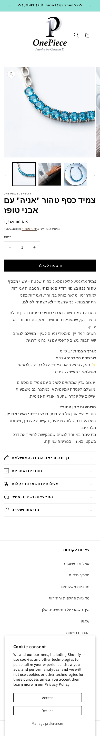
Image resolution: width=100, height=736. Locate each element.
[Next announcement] (90, 5)
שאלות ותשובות (77, 563)
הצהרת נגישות (78, 632)
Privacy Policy (57, 684)
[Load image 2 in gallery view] (49, 174)
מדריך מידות (79, 575)
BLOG (85, 621)
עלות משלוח (29, 228)
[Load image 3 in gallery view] (75, 174)
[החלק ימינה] (94, 175)
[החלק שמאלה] (5, 175)
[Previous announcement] (9, 5)
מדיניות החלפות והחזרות (69, 598)
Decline (47, 710)
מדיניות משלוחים (75, 586)
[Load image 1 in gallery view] (24, 174)
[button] (10, 35)
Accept (47, 697)
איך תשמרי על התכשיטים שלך (65, 609)
